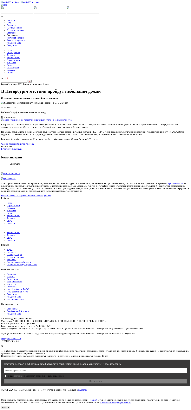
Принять (5, 407)
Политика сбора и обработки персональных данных (26, 195)
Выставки (11, 33)
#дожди (4, 144)
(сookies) (93, 400)
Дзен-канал (12, 309)
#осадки (13, 144)
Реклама (11, 276)
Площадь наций (14, 28)
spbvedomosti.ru (175, 183)
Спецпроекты (13, 52)
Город (9, 50)
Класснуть (17, 149)
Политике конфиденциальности (115, 402)
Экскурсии (12, 45)
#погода (30, 144)
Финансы (11, 62)
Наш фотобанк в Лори (17, 292)
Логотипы (11, 286)
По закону (11, 25)
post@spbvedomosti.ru (11, 338)
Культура (11, 70)
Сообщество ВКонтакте (18, 311)
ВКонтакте (6, 149)
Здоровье (11, 55)
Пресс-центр (13, 67)
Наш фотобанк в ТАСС (18, 289)
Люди (9, 65)
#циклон (21, 144)
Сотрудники (12, 279)
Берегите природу (15, 30)
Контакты (11, 284)
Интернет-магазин (15, 38)
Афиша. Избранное (16, 40)
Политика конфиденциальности (22, 264)
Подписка (11, 274)
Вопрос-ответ (13, 57)
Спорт (10, 72)
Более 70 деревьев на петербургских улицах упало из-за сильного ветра (37, 120)
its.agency (82, 390)
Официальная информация (19, 262)
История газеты (14, 281)
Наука (9, 22)
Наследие (11, 20)
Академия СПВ (14, 43)
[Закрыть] (2, 351)
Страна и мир (13, 60)
